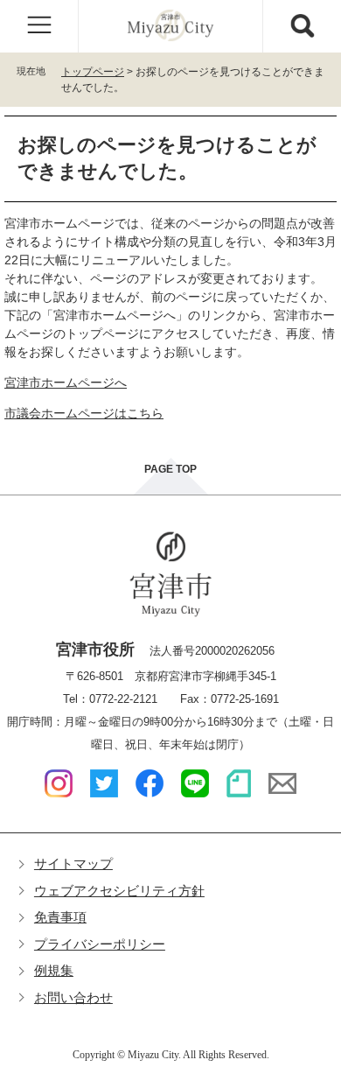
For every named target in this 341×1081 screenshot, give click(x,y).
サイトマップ (73, 863)
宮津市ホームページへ (65, 383)
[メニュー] (39, 26)
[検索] (301, 26)
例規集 (53, 970)
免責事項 (60, 916)
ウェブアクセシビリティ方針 (119, 890)
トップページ (92, 72)
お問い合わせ (73, 997)
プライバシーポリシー (99, 944)
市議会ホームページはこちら (84, 413)
